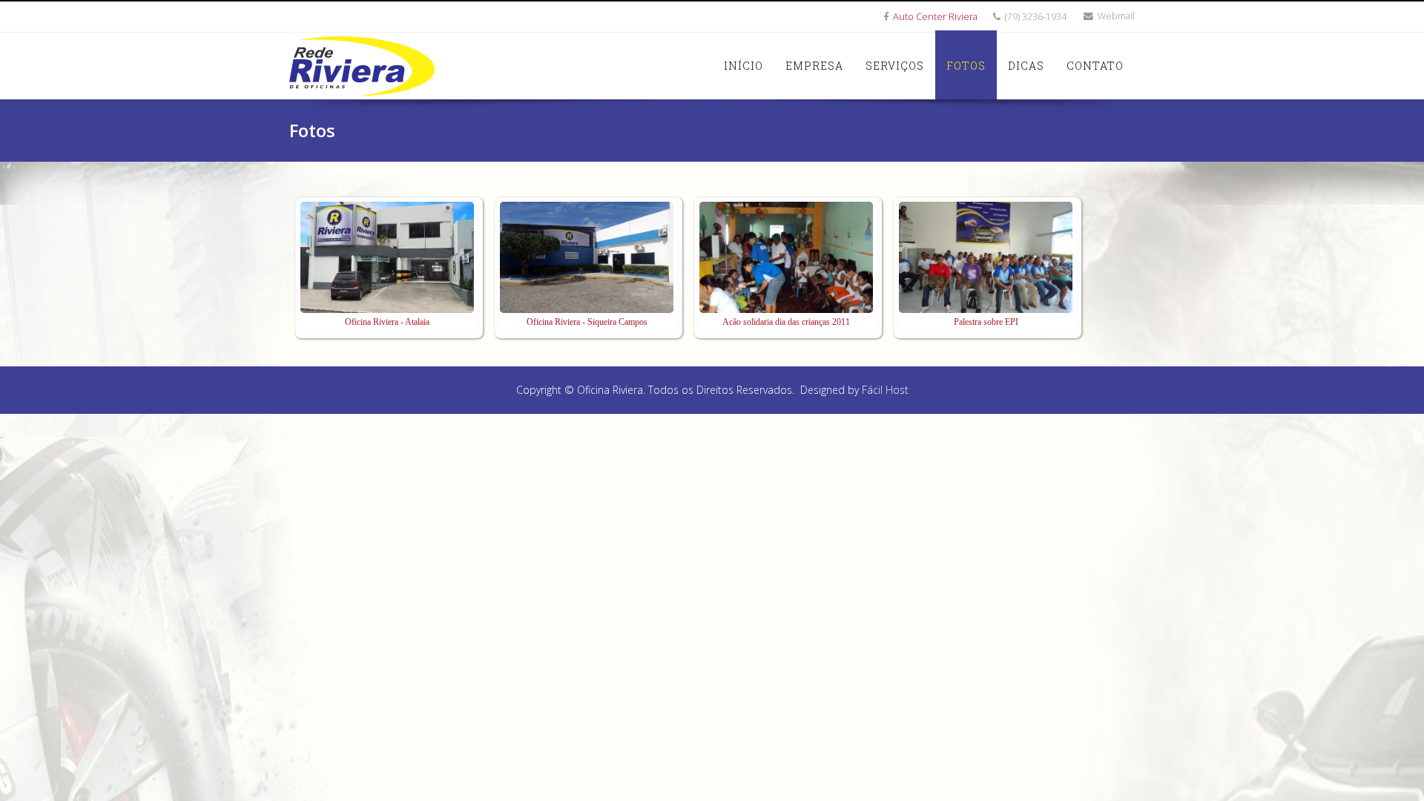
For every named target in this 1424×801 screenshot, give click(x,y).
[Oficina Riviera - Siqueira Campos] (587, 257)
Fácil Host (885, 390)
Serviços (895, 66)
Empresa (814, 66)
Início (743, 66)
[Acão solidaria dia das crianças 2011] (786, 257)
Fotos (966, 66)
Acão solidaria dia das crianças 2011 (786, 322)
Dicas (1026, 66)
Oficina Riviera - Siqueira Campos (587, 322)
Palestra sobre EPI (986, 322)
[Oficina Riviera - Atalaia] (387, 257)
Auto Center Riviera (935, 16)
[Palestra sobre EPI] (986, 257)
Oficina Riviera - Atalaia (387, 322)
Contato (1095, 66)
